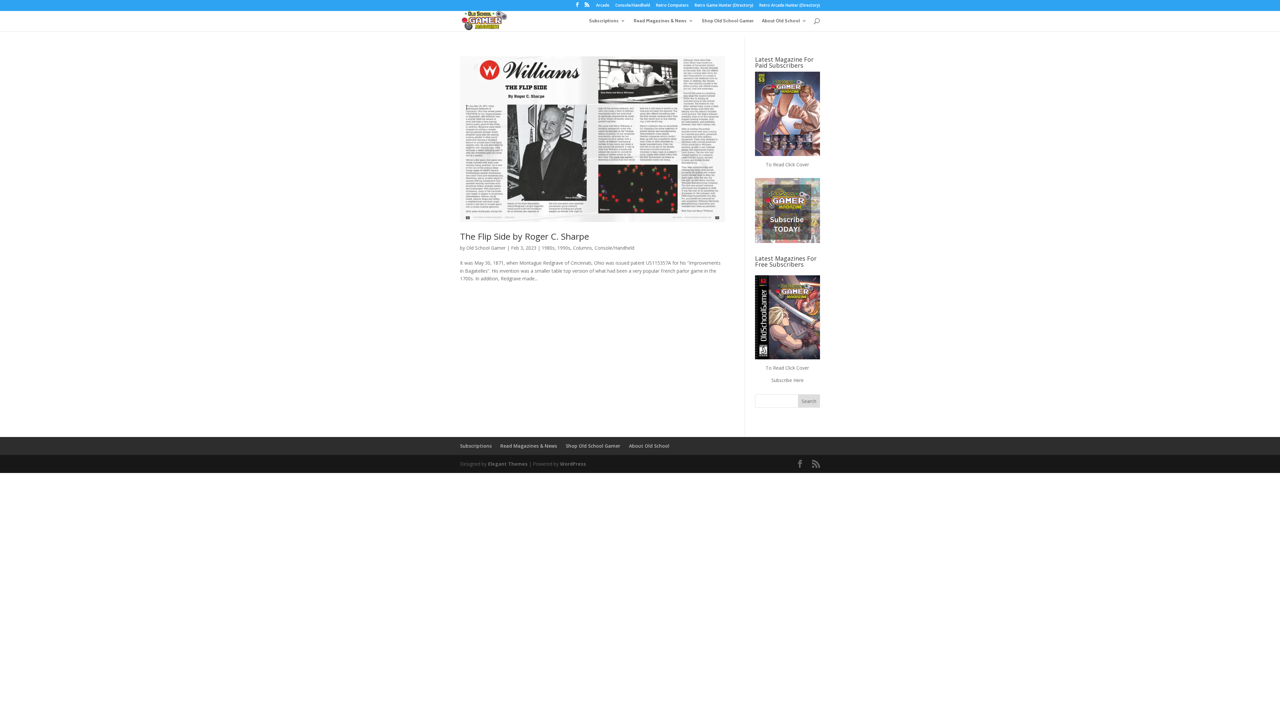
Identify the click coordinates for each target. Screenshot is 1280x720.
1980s (548, 248)
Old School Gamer (486, 248)
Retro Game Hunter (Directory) (724, 5)
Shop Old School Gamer (728, 21)
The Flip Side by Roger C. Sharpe (524, 236)
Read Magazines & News (660, 21)
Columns (582, 248)
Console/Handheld (632, 5)
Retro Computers (672, 5)
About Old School (781, 21)
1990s (563, 248)
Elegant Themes (508, 464)
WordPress (573, 464)
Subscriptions (604, 21)
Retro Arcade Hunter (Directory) (789, 5)
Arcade (602, 5)
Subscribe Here (787, 380)
